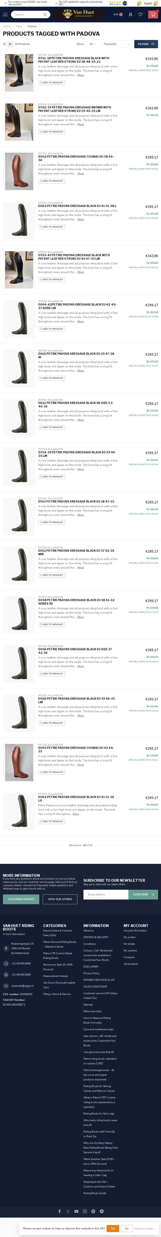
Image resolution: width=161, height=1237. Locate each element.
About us (88, 930)
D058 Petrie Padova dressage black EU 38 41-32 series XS (76, 601)
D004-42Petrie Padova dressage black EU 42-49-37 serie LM (77, 306)
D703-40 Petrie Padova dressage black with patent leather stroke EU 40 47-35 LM (74, 256)
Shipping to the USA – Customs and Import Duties (99, 1184)
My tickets (129, 944)
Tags (19, 26)
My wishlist (130, 950)
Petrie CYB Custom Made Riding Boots (57, 956)
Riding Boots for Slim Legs (98, 1113)
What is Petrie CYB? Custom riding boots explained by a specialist (99, 1102)
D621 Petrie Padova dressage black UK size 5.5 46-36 (75, 404)
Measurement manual (55, 976)
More (81, 75)
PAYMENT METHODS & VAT (99, 980)
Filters (143, 44)
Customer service (21, 899)
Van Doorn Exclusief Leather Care (59, 985)
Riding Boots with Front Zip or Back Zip (99, 1134)
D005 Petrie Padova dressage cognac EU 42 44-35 (76, 749)
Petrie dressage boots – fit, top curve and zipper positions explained (98, 1074)
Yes (113, 1228)
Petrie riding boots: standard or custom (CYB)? (99, 1061)
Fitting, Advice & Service (57, 994)
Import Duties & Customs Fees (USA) (57, 933)
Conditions (89, 944)
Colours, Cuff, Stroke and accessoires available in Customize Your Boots (97, 955)
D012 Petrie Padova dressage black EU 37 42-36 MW (76, 552)
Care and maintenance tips (98, 1029)
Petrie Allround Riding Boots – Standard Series (59, 944)
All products (131, 964)
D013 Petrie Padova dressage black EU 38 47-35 (76, 501)
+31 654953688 (21, 963)
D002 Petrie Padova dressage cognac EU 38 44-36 (76, 158)
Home (6, 26)
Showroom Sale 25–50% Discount (58, 967)
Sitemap (88, 1005)
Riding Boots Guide (94, 1193)
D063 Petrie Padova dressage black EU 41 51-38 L (77, 206)
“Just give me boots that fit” (98, 1052)
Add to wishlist (52, 82)
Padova (32, 26)
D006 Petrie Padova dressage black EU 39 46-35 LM (76, 700)
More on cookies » (144, 1228)
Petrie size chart (92, 1011)
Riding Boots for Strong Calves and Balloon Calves (99, 1089)
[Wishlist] (140, 14)
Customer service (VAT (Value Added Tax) (100, 996)
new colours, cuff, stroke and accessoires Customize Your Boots (99, 1040)
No (127, 1228)
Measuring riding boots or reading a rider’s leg (98, 1173)
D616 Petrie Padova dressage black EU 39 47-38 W (76, 355)
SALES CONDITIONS (95, 987)
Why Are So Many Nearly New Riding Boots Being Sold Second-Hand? (100, 1147)
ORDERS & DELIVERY (95, 937)
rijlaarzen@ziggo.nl (22, 986)
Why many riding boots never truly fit (100, 1123)
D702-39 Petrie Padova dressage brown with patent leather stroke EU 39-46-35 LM (74, 109)
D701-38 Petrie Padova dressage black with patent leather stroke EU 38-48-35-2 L (73, 59)
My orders (130, 937)
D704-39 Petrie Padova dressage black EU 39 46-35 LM (77, 454)
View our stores (60, 899)
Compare (129, 957)
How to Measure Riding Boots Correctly (97, 1020)
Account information (135, 930)
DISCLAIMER (90, 967)
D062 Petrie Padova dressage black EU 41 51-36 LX (76, 798)
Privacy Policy (91, 973)
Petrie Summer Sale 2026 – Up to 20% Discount (99, 1161)
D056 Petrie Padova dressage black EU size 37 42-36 (75, 651)
